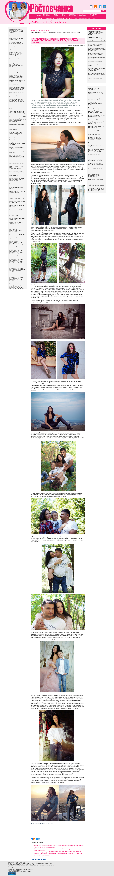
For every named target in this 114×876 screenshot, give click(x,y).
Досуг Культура (56, 15)
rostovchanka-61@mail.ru (28, 869)
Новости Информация (46, 15)
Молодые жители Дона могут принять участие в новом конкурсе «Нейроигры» (96, 80)
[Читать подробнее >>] (40, 23)
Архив (94, 18)
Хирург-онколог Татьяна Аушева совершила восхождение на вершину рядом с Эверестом (59, 845)
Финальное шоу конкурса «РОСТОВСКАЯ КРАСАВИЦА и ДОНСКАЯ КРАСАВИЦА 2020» (58, 852)
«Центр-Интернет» (27, 871)
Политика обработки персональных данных (18, 868)
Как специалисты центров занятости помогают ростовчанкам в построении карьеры (96, 69)
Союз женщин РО (49, 18)
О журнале (39, 18)
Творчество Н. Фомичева (93, 15)
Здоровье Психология (72, 15)
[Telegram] (39, 839)
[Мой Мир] (37, 839)
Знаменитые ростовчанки (64, 18)
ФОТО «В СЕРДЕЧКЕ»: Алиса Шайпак (44, 847)
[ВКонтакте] (32, 839)
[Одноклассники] (34, 839)
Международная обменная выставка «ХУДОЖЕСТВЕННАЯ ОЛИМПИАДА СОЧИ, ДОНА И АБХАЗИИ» (95, 33)
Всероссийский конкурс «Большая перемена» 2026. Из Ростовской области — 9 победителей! (96, 44)
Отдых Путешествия (82, 15)
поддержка (19, 871)
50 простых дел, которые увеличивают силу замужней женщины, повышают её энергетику (96, 39)
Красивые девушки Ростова (82, 18)
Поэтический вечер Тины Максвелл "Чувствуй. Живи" (96, 58)
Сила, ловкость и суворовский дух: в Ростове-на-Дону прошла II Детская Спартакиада (96, 74)
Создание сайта (12, 871)
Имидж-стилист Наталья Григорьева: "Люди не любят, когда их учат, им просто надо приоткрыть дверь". (57, 849)
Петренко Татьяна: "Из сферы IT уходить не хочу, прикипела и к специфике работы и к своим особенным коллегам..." (58, 854)
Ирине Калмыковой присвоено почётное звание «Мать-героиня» (96, 54)
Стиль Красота (64, 15)
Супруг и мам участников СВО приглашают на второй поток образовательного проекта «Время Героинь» (96, 63)
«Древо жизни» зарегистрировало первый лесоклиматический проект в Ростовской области (97, 49)
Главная (38, 15)
